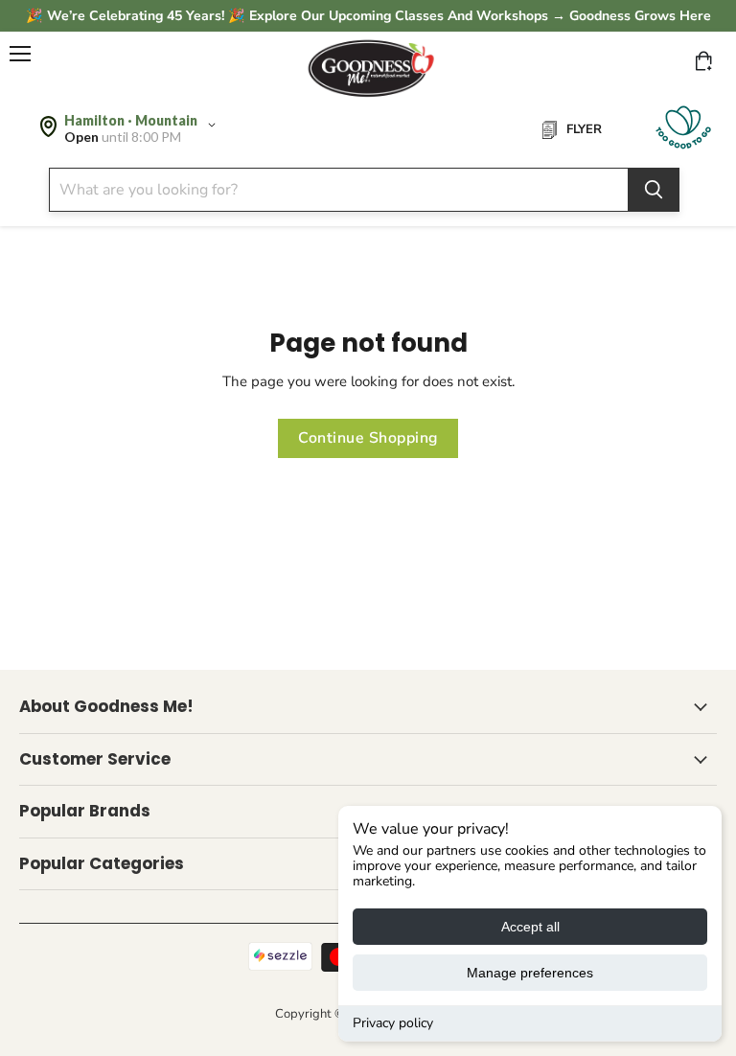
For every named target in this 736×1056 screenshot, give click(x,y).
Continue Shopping (367, 437)
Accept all (530, 926)
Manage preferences (530, 972)
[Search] (653, 190)
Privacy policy (393, 1023)
